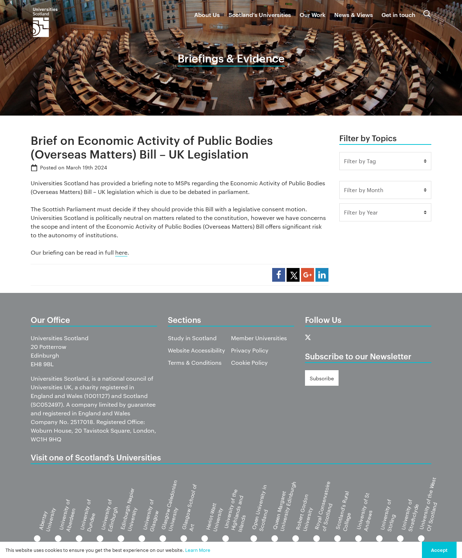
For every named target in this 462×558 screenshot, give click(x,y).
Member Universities (259, 338)
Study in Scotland (192, 338)
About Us (207, 14)
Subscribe (322, 378)
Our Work (313, 14)
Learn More (197, 549)
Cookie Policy (249, 362)
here (121, 252)
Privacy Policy (250, 350)
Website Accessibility (196, 350)
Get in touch (398, 14)
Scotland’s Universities (259, 14)
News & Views (353, 14)
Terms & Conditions (195, 362)
